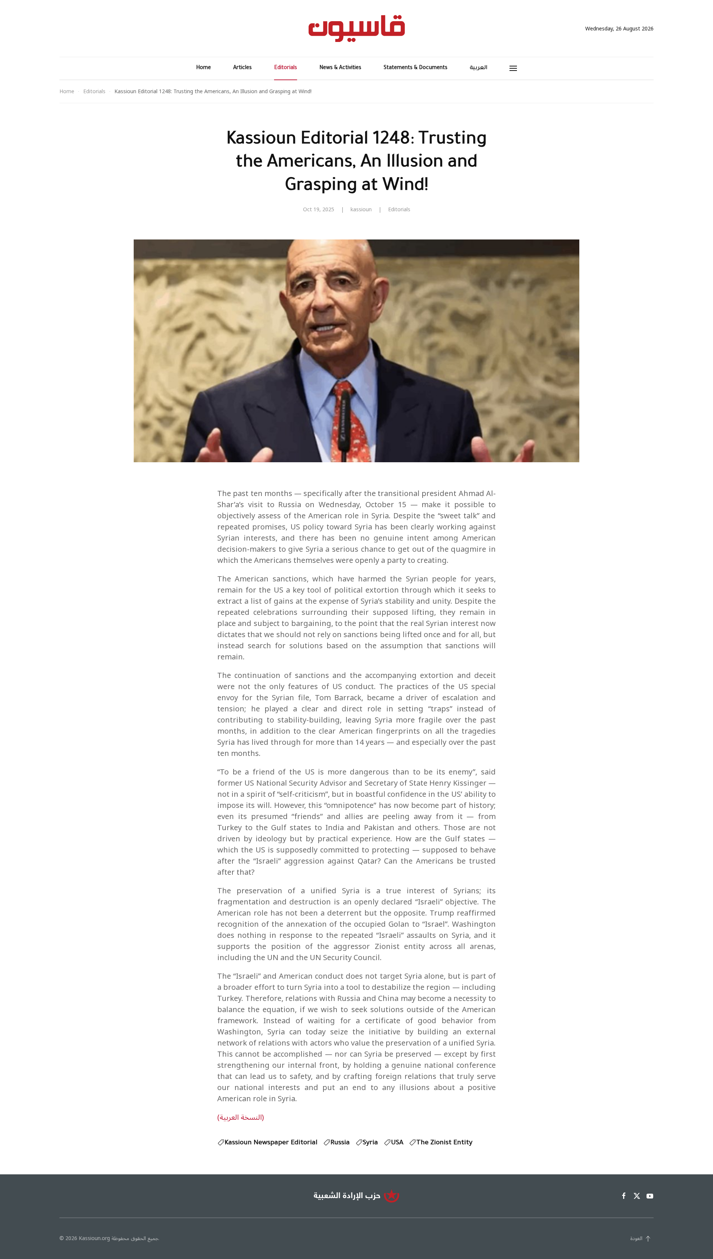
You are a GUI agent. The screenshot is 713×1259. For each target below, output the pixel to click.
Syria (370, 1143)
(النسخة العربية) (240, 1117)
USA (397, 1143)
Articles (242, 68)
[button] (513, 68)
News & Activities (340, 68)
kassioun (361, 209)
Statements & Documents (415, 68)
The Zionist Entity (444, 1143)
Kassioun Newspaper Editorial (271, 1143)
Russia (340, 1143)
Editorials (285, 68)
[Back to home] (357, 28)
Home (203, 68)
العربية (478, 68)
